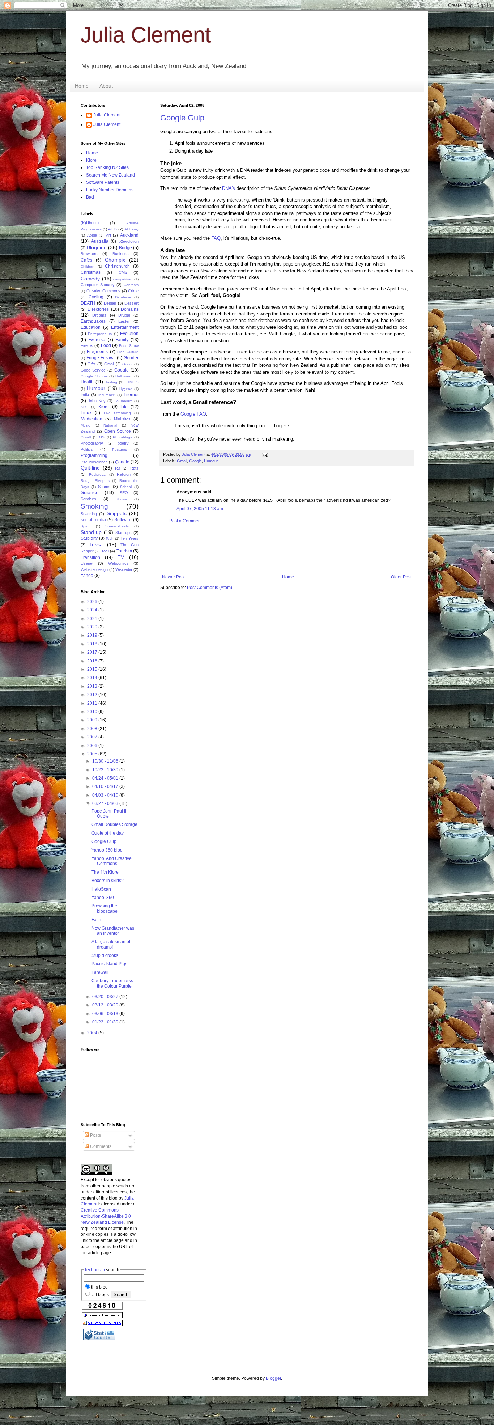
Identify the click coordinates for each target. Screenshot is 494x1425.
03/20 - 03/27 (105, 996)
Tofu (105, 551)
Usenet (87, 563)
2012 (92, 694)
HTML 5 (132, 382)
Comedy (90, 278)
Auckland (129, 235)
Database (123, 297)
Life (124, 406)
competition (122, 279)
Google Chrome (94, 376)
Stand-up (91, 532)
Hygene (125, 389)
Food (106, 345)
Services (88, 499)
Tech (110, 538)
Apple (92, 235)
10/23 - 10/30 (105, 769)
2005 (92, 753)
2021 (92, 618)
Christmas (91, 272)
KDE (84, 407)
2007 (92, 736)
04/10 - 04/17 (105, 786)
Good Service (93, 370)
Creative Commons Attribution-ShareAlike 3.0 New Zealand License (106, 1216)
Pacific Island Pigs (109, 963)
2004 (92, 1032)
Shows (121, 499)
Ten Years (129, 538)
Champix (115, 260)
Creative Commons (103, 291)
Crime (133, 291)
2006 (92, 745)
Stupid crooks (104, 955)
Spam (85, 526)
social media (93, 519)
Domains (130, 309)
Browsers (89, 253)
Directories (98, 309)
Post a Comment (185, 520)
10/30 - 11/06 (105, 761)
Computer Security (98, 285)
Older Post (401, 577)
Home (82, 86)
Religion (124, 474)
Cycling (96, 297)
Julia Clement (146, 35)
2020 (92, 626)
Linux (86, 412)
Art (108, 235)
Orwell (86, 437)
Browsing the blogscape (104, 908)
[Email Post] (264, 454)
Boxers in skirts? (107, 880)
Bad (90, 197)
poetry (123, 443)
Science (90, 492)
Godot (127, 364)
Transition (90, 557)
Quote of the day (107, 833)
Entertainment (125, 327)
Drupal (124, 315)
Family (121, 339)
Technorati (94, 1269)
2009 (92, 719)
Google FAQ (193, 414)
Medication (91, 418)
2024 (92, 609)
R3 (117, 468)
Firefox (87, 345)
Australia (99, 241)
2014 (92, 677)
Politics (87, 449)
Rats (134, 468)
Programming (94, 455)
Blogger (273, 1378)
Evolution (129, 333)
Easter (124, 321)
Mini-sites (122, 419)
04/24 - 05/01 (105, 778)
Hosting (111, 382)
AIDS (112, 229)
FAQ (216, 238)
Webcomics (118, 563)
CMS (123, 272)
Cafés (86, 260)
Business (120, 253)
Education (91, 327)
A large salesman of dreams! (110, 944)
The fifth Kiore (105, 872)
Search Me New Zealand (110, 175)
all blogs (100, 1294)
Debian (110, 303)
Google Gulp (182, 117)
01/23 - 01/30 (105, 1022)
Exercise (96, 339)
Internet (131, 394)
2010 (92, 711)
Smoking (94, 506)
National (110, 425)
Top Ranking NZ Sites (107, 167)
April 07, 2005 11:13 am (199, 508)
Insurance (106, 395)
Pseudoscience (94, 462)
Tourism (124, 551)
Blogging (97, 247)
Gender (131, 357)
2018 (92, 643)
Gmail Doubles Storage (114, 824)
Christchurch (117, 266)
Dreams (99, 315)
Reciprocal (97, 474)
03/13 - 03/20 (105, 1005)
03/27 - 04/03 (105, 803)
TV (121, 557)
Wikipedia (123, 569)
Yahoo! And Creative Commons (111, 861)
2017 (92, 652)
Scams (104, 486)
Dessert (131, 303)
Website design (94, 569)
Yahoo (87, 575)
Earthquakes (93, 321)
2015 (92, 669)
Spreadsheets (117, 526)
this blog (99, 1287)
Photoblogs (122, 437)
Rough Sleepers (95, 481)
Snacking (89, 514)
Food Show (129, 346)
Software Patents (102, 182)
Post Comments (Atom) (209, 587)
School (126, 487)
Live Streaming (117, 413)
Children (87, 266)
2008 (92, 728)
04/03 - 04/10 (105, 795)
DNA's (228, 188)
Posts (95, 1135)
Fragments (97, 351)
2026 (92, 601)
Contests (131, 285)
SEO (124, 493)
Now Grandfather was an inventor (112, 931)
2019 (92, 635)
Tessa (96, 544)
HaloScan (101, 889)
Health (87, 382)
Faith (96, 919)
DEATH (88, 303)
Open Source (117, 431)
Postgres (119, 449)
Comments (100, 1146)
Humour (211, 461)
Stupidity (89, 538)
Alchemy (131, 229)
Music (85, 425)
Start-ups (123, 532)
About (106, 86)
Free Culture (128, 352)
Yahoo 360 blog (107, 850)
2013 (92, 686)
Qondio (122, 462)
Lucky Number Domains (109, 189)
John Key (96, 401)
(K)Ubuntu (90, 223)
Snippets (117, 513)
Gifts (92, 364)
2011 (92, 703)
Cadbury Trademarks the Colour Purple (112, 983)
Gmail (182, 461)
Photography (92, 443)
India (85, 395)
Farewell (99, 972)
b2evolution (129, 241)
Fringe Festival (101, 357)
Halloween (124, 376)
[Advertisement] (291, 549)
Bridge (125, 247)
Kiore (91, 160)
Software (123, 519)
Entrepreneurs (100, 334)
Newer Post (173, 577)
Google (195, 461)
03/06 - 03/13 (105, 1013)
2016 (92, 660)
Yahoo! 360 (102, 897)
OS (102, 437)
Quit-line (90, 468)
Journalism (123, 401)
